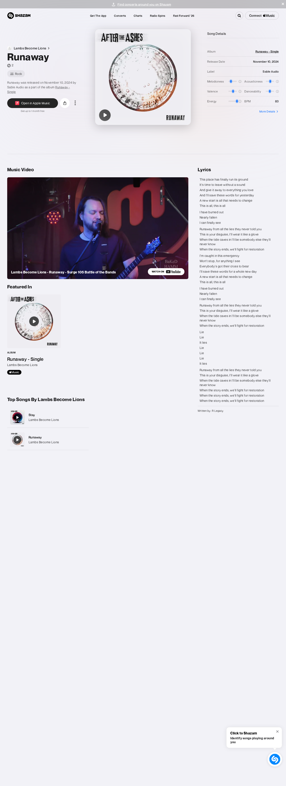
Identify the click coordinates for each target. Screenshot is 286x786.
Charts (138, 15)
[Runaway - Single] (34, 334)
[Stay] (48, 417)
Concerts (120, 15)
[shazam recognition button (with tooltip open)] (274, 759)
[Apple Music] (14, 372)
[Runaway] (105, 115)
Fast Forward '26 (183, 15)
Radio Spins (157, 15)
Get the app (98, 15)
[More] (83, 417)
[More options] (75, 103)
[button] (283, 4)
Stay (32, 415)
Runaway (35, 437)
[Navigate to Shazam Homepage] (19, 15)
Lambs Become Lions (44, 420)
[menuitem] (98, 15)
